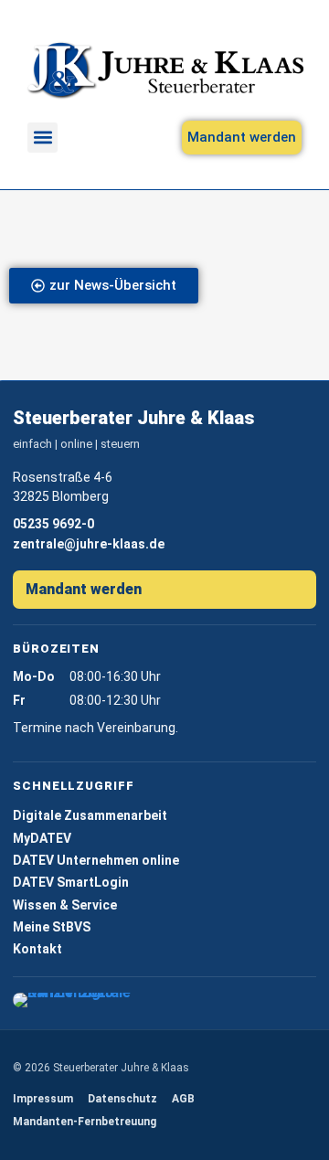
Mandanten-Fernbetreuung (84, 1121)
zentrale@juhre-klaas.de (88, 544)
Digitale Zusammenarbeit (90, 815)
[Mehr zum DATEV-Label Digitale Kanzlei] (76, 1000)
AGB (183, 1098)
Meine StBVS (51, 927)
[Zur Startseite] (164, 70)
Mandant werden (84, 589)
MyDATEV (42, 838)
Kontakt (37, 949)
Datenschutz (122, 1098)
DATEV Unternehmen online (96, 860)
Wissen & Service (65, 905)
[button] (42, 137)
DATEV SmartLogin (71, 882)
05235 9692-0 (53, 523)
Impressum (43, 1098)
